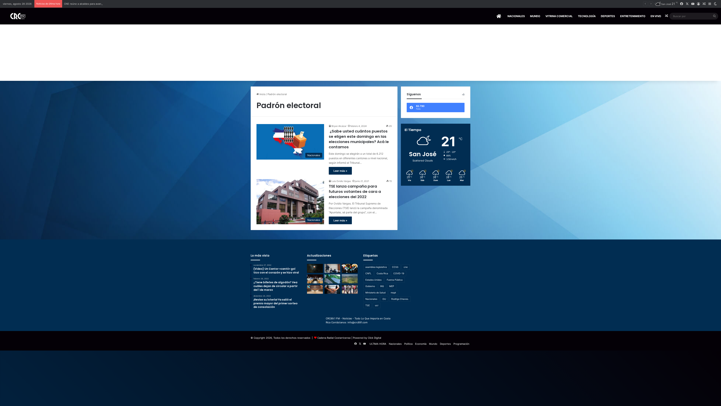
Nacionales (516, 16)
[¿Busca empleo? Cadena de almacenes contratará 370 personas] (350, 289)
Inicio (262, 94)
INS (382, 286)
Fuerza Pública (395, 279)
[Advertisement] (360, 52)
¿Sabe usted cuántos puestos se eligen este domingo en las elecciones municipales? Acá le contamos (359, 139)
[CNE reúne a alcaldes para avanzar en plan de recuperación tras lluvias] (315, 278)
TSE (367, 305)
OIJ (384, 299)
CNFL (368, 273)
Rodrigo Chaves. (400, 299)
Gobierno (370, 286)
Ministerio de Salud (375, 292)
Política (408, 343)
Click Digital (374, 337)
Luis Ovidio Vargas (341, 181)
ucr (376, 305)
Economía (420, 343)
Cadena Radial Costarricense (334, 337)
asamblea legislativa (376, 267)
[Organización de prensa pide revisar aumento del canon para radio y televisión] (350, 268)
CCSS (395, 267)
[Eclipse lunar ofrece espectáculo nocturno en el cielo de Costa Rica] (315, 268)
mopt (393, 292)
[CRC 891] (16, 16)
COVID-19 (398, 273)
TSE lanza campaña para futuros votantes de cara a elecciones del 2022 (355, 191)
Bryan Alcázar (339, 126)
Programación (461, 343)
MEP (391, 286)
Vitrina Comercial (559, 16)
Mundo (535, 16)
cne (406, 267)
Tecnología (587, 16)
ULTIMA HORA (378, 343)
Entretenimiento (632, 16)
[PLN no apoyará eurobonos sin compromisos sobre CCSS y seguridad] (332, 278)
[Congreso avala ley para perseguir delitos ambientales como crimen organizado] (350, 278)
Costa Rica (382, 273)
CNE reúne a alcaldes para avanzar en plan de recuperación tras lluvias (105, 3)
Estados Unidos (373, 279)
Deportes (608, 16)
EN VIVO (656, 16)
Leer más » (340, 170)
